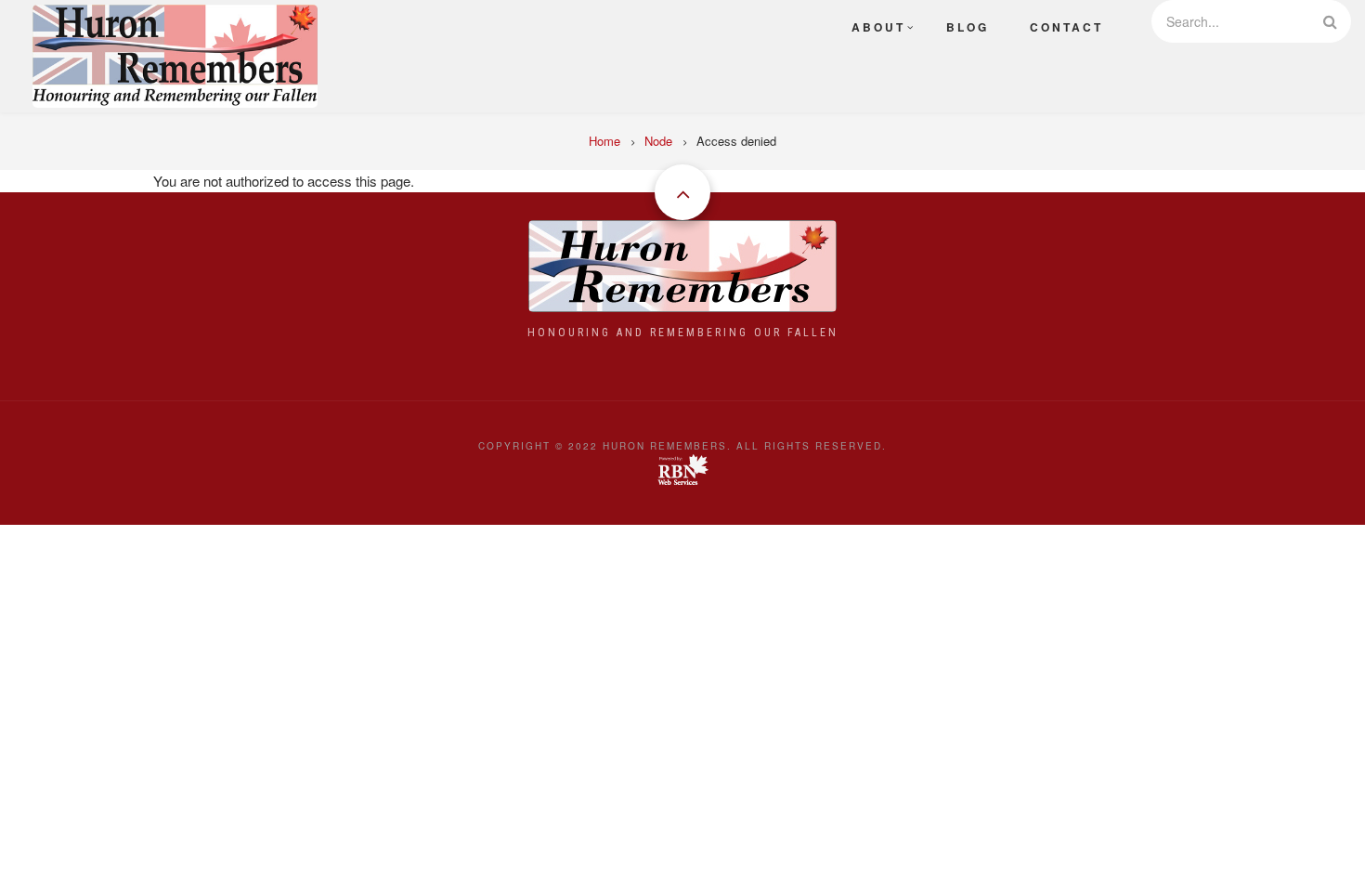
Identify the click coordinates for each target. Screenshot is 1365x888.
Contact (1066, 27)
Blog (967, 27)
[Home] (175, 53)
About (878, 27)
